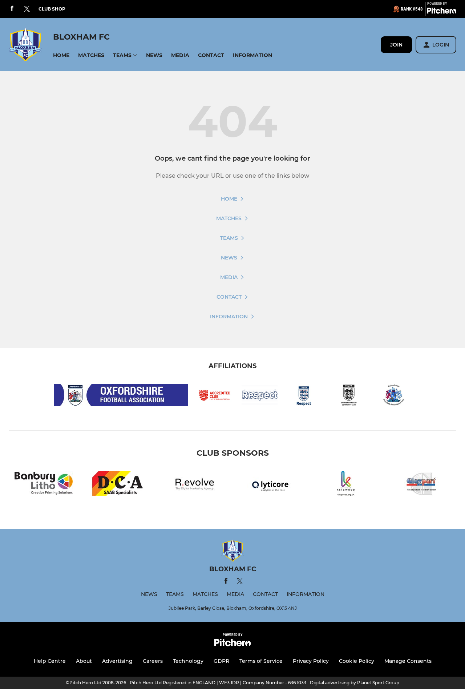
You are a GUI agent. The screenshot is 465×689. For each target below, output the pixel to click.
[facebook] (12, 8)
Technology (188, 661)
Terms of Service (261, 661)
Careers (153, 661)
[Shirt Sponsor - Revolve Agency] (195, 484)
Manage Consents (408, 661)
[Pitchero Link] (441, 12)
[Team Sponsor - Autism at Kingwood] (346, 484)
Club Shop (52, 9)
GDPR (221, 661)
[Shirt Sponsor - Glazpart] (421, 484)
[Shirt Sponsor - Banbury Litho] (44, 484)
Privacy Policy (311, 661)
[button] (61, 55)
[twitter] (27, 9)
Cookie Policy (356, 661)
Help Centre (50, 661)
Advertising (117, 661)
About (84, 661)
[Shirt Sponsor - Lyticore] (270, 484)
